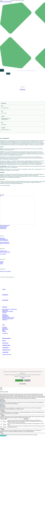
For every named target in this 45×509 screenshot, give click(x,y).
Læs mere (22, 377)
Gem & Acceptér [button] (3, 435)
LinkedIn (1, 261)
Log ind (3, 289)
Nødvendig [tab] (2, 404)
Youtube (1, 262)
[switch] (0, 411)
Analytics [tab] (2, 414)
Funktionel (3, 400)
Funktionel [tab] (2, 399)
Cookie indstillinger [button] (22, 383)
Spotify (1, 263)
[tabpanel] (22, 403)
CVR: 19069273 (3, 253)
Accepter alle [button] (19, 380)
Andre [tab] (1, 432)
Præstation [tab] (2, 410)
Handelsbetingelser (3, 250)
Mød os (3, 330)
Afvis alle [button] (27, 380)
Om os (3, 324)
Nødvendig (3, 405)
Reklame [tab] (1, 428)
